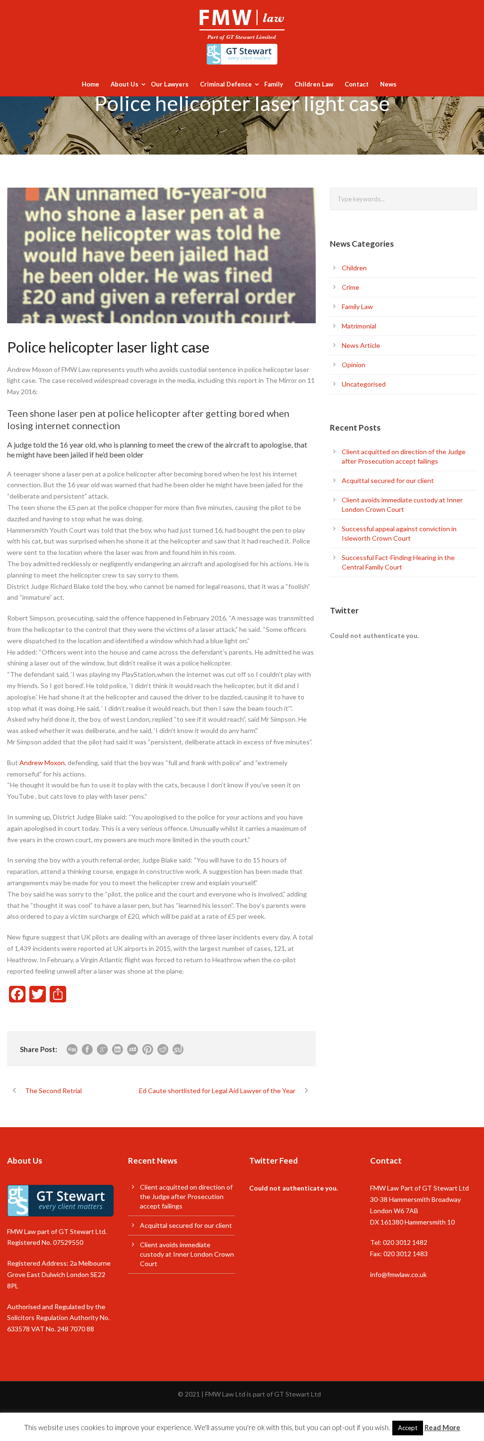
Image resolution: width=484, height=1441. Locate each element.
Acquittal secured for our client (388, 480)
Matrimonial (359, 326)
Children (354, 268)
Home (90, 84)
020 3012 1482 (405, 1242)
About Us (124, 84)
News (388, 84)
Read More (442, 1427)
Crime (350, 287)
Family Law (357, 306)
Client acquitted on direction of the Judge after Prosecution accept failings (186, 1196)
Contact (357, 84)
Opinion (353, 365)
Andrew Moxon (42, 763)
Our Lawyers (170, 84)
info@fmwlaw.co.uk (398, 1274)
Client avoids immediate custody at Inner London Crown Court (187, 1254)
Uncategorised (364, 384)
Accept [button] (407, 1428)
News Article (361, 345)
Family (273, 84)
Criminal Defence (226, 84)
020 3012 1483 (405, 1254)
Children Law (313, 84)
